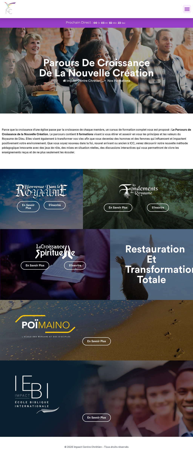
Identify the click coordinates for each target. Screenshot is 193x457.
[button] (187, 9)
